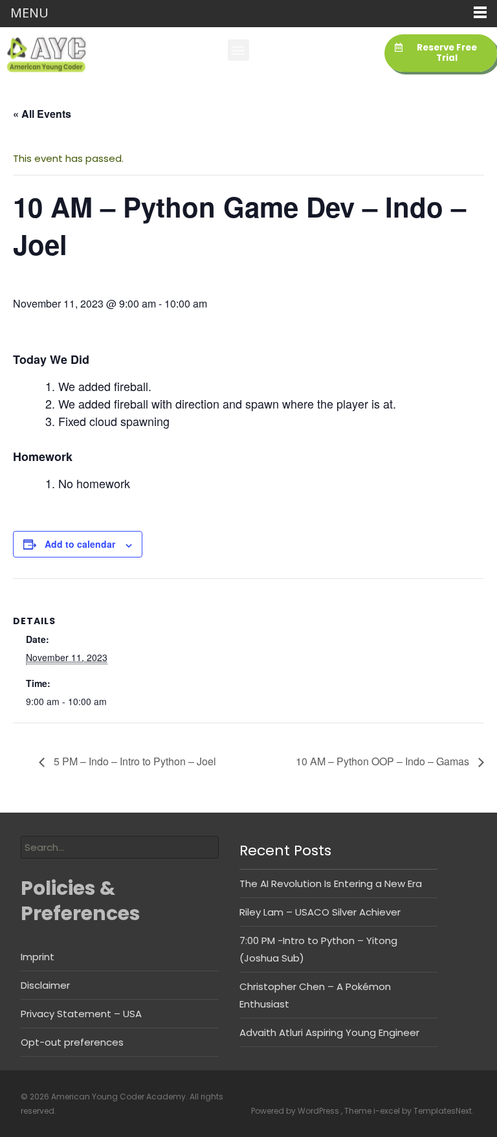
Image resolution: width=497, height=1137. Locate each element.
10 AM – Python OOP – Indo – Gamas (384, 761)
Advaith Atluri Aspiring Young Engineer (329, 1032)
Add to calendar (80, 543)
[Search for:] (120, 847)
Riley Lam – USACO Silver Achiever (320, 912)
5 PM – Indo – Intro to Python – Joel (133, 761)
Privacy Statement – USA (81, 1013)
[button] (238, 50)
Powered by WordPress (296, 1110)
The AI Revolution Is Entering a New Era (330, 883)
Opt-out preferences (72, 1042)
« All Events (42, 113)
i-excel (387, 1110)
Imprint (37, 956)
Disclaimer (45, 985)
